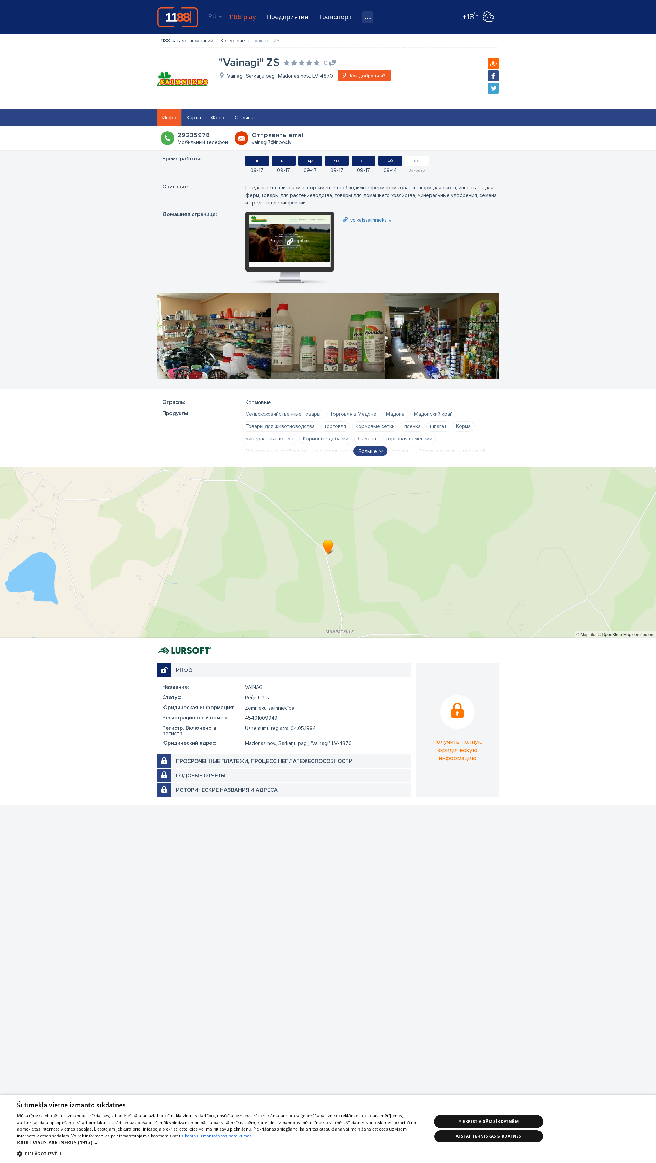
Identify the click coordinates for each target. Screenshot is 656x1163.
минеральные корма (269, 439)
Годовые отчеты (201, 775)
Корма (463, 426)
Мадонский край (433, 414)
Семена (367, 439)
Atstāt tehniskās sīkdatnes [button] (488, 1136)
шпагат (438, 426)
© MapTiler (586, 634)
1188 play (242, 17)
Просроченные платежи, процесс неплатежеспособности (264, 761)
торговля (335, 426)
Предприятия (287, 17)
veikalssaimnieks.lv (370, 220)
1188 (177, 17)
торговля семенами (409, 439)
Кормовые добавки (325, 439)
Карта (194, 117)
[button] (218, 1142)
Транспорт (335, 17)
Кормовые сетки (375, 426)
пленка (412, 426)
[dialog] (328, 1129)
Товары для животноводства (280, 426)
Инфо (169, 117)
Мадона (395, 414)
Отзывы (245, 117)
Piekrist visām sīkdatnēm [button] (488, 1121)
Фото (217, 117)
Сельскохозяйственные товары (283, 414)
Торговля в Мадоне (353, 414)
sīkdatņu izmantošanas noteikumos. (217, 1136)
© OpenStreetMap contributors (626, 634)
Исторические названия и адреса (227, 790)
